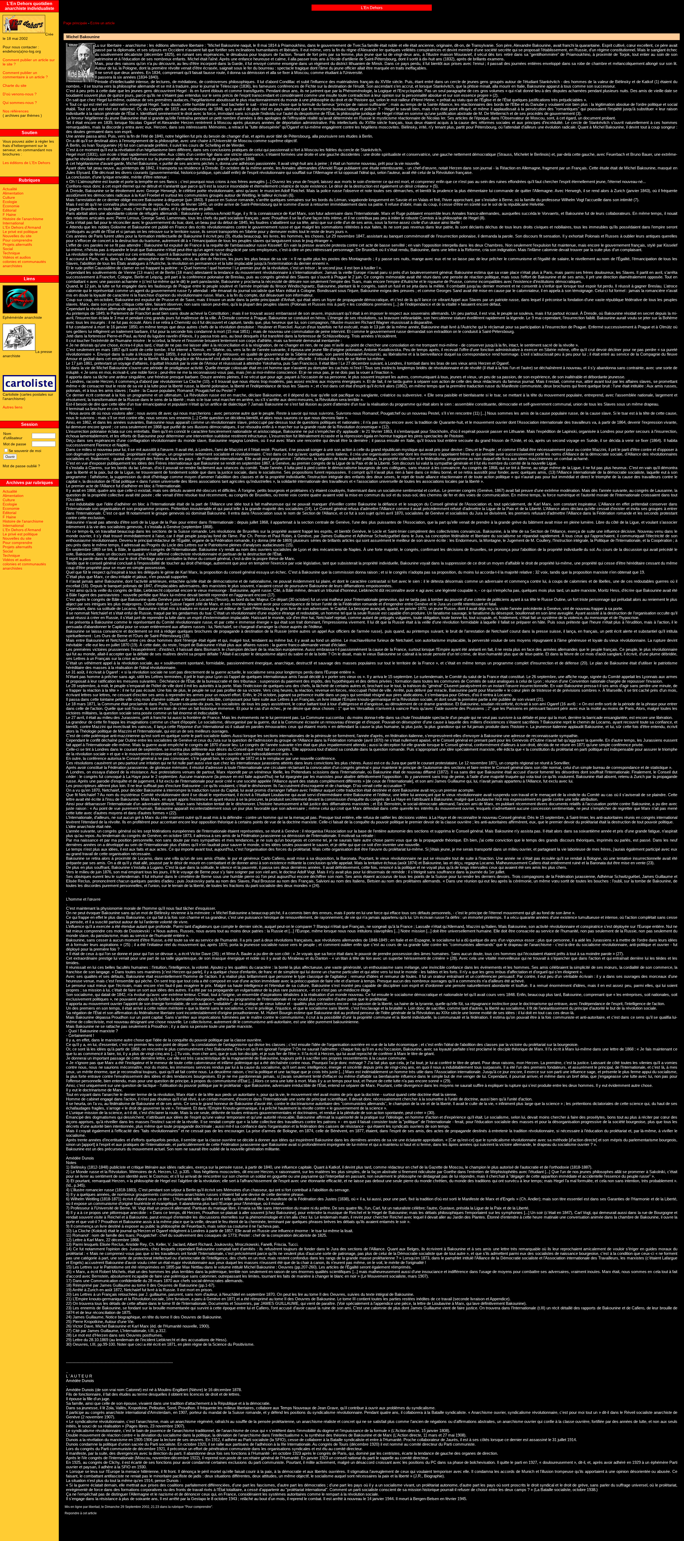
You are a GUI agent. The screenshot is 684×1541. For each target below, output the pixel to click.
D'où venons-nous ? (20, 94)
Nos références (16, 111)
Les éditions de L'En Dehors (26, 163)
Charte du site (14, 85)
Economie (11, 206)
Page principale (75, 23)
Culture (9, 197)
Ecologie (10, 202)
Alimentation (13, 193)
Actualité (10, 189)
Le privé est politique (20, 231)
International (13, 223)
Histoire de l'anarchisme (23, 219)
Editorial (9, 210)
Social (8, 249)
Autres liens (12, 407)
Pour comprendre (17, 240)
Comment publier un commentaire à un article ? (25, 75)
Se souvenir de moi (25, 451)
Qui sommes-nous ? (20, 102)
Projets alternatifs (17, 244)
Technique (11, 253)
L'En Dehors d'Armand (22, 227)
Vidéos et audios (17, 257)
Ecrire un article (102, 23)
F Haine (9, 214)
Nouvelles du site (17, 236)
